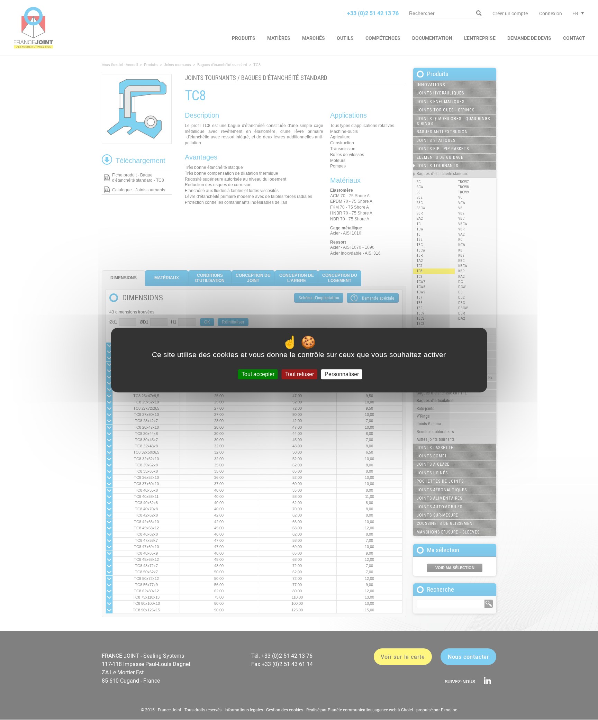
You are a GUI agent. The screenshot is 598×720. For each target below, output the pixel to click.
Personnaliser (342, 374)
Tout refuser (299, 374)
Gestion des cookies (284, 710)
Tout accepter (258, 374)
